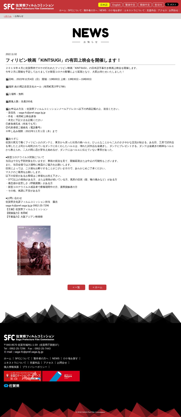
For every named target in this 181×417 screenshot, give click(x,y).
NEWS (103, 10)
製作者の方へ (91, 10)
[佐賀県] (11, 385)
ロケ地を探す (115, 10)
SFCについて (75, 10)
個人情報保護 (11, 367)
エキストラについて (134, 10)
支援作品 (151, 10)
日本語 (104, 4)
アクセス (162, 10)
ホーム (62, 10)
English (116, 4)
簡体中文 (145, 4)
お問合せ (173, 10)
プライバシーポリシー (34, 367)
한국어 (158, 4)
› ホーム (7, 16)
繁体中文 (130, 4)
